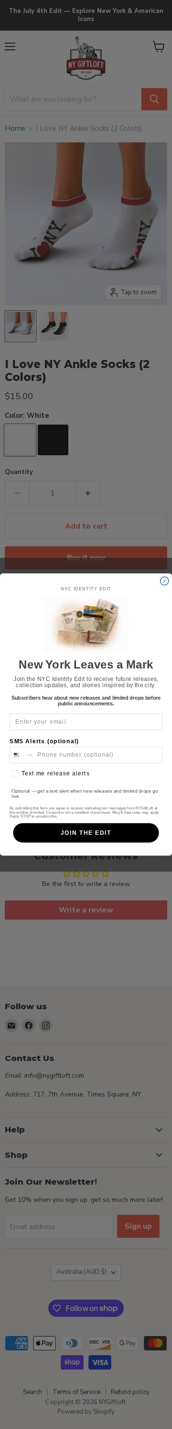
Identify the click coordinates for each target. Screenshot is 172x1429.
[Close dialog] (165, 581)
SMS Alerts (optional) (44, 741)
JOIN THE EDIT (86, 833)
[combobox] (22, 755)
